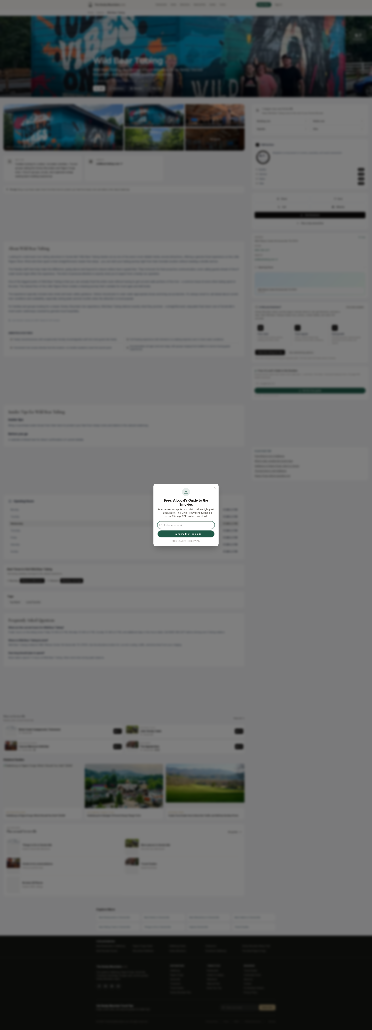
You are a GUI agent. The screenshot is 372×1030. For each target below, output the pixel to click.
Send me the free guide (188, 534)
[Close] (214, 487)
